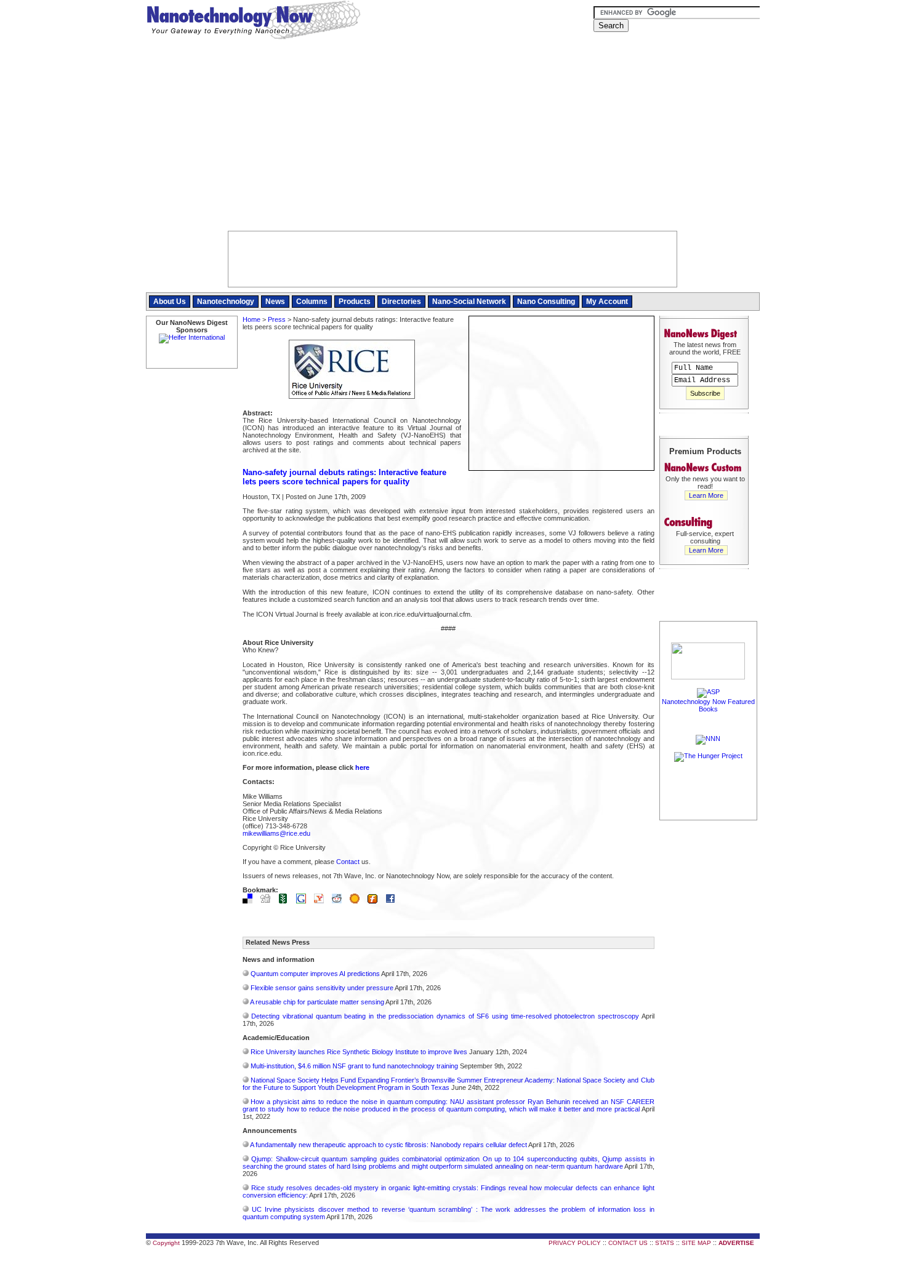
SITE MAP (696, 1242)
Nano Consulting (546, 301)
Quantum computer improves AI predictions (315, 973)
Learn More (706, 495)
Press (277, 319)
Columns (312, 301)
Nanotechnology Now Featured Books (708, 705)
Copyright (166, 1242)
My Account (607, 301)
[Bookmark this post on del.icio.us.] (251, 901)
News (275, 301)
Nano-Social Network (469, 301)
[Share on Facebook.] (393, 901)
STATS (664, 1242)
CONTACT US (628, 1242)
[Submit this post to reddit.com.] (340, 901)
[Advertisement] (453, 138)
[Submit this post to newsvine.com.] (286, 901)
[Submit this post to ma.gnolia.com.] (358, 901)
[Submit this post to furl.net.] (376, 901)
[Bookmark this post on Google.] (304, 901)
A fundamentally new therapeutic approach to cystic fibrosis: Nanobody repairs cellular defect (388, 1144)
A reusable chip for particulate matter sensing (317, 1002)
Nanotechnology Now (253, 21)
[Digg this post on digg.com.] (268, 901)
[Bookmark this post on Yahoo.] (322, 901)
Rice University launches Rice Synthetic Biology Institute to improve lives (359, 1051)
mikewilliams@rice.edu (276, 833)
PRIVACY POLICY (575, 1242)
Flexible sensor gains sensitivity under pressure (322, 987)
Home (251, 319)
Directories (401, 301)
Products (355, 301)
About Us (169, 301)
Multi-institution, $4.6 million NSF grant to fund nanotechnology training (354, 1066)
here (362, 767)
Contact (348, 861)
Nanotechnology (225, 301)
